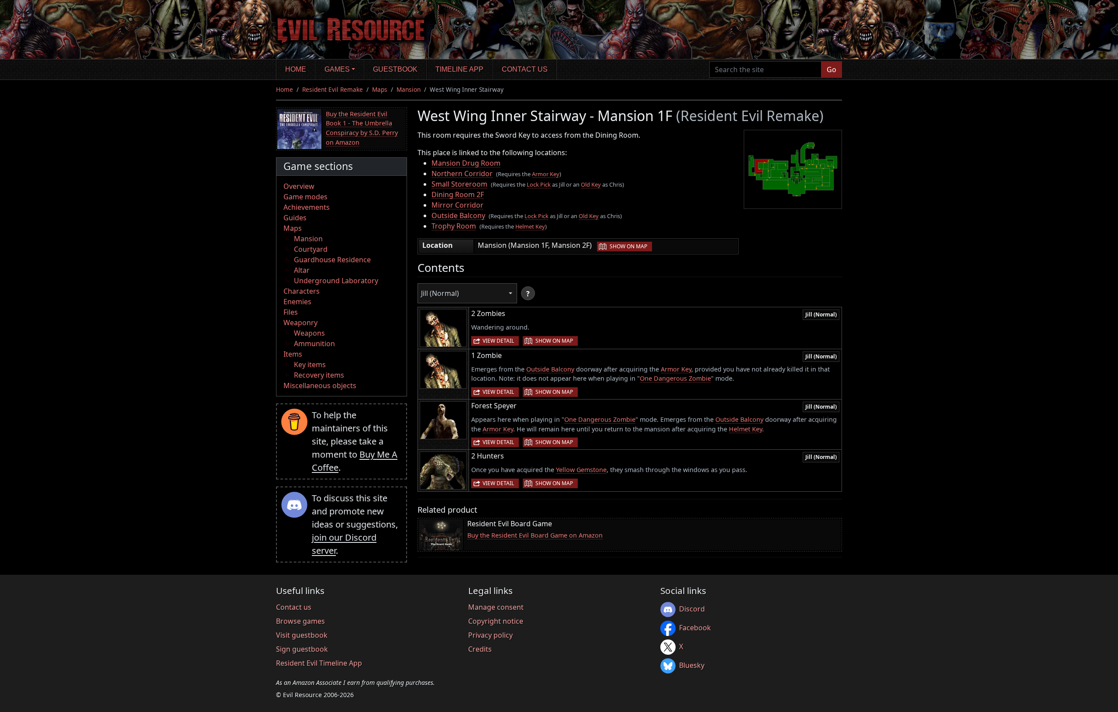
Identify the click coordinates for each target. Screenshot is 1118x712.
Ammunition (314, 343)
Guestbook (395, 69)
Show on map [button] (628, 246)
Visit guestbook (302, 635)
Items (292, 354)
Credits (480, 649)
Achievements (306, 207)
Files (290, 312)
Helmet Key (530, 226)
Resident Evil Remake (332, 89)
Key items (310, 364)
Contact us (525, 69)
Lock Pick (539, 184)
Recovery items (319, 375)
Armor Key (545, 174)
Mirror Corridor (457, 205)
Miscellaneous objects (319, 385)
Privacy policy (490, 635)
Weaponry (300, 322)
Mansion (409, 89)
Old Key (591, 184)
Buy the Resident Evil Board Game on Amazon (535, 535)
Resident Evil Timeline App (319, 663)
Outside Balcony (458, 215)
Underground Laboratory (336, 280)
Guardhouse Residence (332, 259)
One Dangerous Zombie (675, 378)
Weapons (309, 333)
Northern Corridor (462, 173)
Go (831, 69)
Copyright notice (495, 621)
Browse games (300, 621)
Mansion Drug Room (465, 163)
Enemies (297, 301)
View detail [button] (498, 340)
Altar (302, 270)
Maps (379, 89)
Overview (298, 186)
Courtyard (311, 249)
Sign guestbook (302, 649)
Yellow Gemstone (581, 469)
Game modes (305, 196)
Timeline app (459, 69)
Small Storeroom (459, 184)
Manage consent (496, 607)
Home (295, 69)
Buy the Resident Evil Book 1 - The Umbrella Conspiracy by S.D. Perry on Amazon (362, 128)
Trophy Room (453, 226)
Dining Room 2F (457, 194)
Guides (295, 217)
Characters (301, 291)
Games (337, 69)
